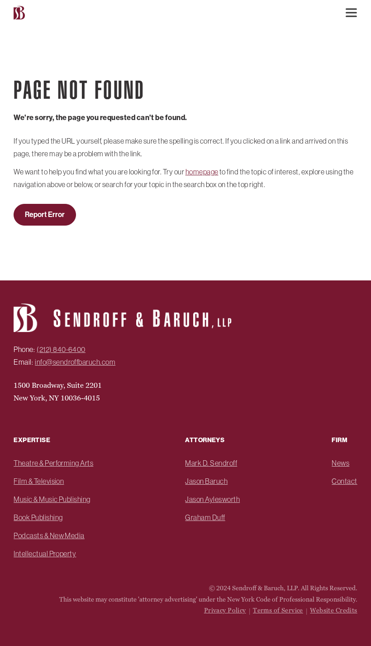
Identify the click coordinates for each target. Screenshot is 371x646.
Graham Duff (205, 517)
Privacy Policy (225, 610)
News (340, 463)
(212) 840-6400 (61, 349)
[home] (20, 13)
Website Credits (333, 610)
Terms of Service (278, 610)
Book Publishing (38, 517)
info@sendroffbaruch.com (75, 361)
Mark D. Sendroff (211, 463)
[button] (351, 13)
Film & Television (39, 481)
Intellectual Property (45, 553)
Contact (344, 481)
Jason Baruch (206, 481)
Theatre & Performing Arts (53, 463)
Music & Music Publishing (52, 499)
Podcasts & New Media (49, 535)
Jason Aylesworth (212, 499)
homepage (202, 171)
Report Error (45, 214)
